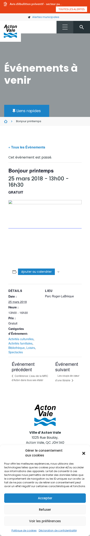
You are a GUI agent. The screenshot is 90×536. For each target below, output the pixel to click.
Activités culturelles (20, 339)
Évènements (5, 121)
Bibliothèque (16, 348)
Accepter (45, 498)
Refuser (45, 509)
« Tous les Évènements (26, 147)
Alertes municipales (45, 17)
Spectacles (15, 352)
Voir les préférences (45, 521)
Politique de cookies (24, 530)
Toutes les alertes (71, 9)
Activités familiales (20, 343)
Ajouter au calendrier (36, 272)
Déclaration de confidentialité (58, 530)
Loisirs (30, 348)
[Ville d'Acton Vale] (10, 31)
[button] (84, 453)
